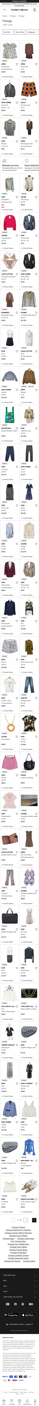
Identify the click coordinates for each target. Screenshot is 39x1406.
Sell (5, 1286)
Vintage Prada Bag (18, 1252)
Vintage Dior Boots (12, 1261)
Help (5, 1292)
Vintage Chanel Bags (18, 1249)
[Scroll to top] (34, 1220)
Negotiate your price (10, 165)
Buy (5, 1281)
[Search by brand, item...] (4, 10)
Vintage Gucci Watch (18, 1235)
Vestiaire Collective (13, 1297)
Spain (17, 1394)
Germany (31, 1392)
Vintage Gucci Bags (18, 1247)
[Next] (25, 1220)
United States (23, 1392)
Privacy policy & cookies (19, 1330)
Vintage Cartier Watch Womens (18, 1233)
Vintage (12, 16)
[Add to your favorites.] (17, 64)
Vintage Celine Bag (25, 1238)
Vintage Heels (29, 1261)
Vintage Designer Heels (18, 1258)
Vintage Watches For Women (18, 1230)
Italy (22, 1394)
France (5, 1392)
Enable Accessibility (19, 1)
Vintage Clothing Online (18, 1255)
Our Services (9, 1275)
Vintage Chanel (18, 1227)
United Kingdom (13, 1392)
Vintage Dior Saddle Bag (18, 1244)
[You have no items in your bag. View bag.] (34, 9)
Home (4, 16)
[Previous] (13, 1220)
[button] (34, 9)
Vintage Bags (8, 1238)
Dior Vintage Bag (18, 1241)
